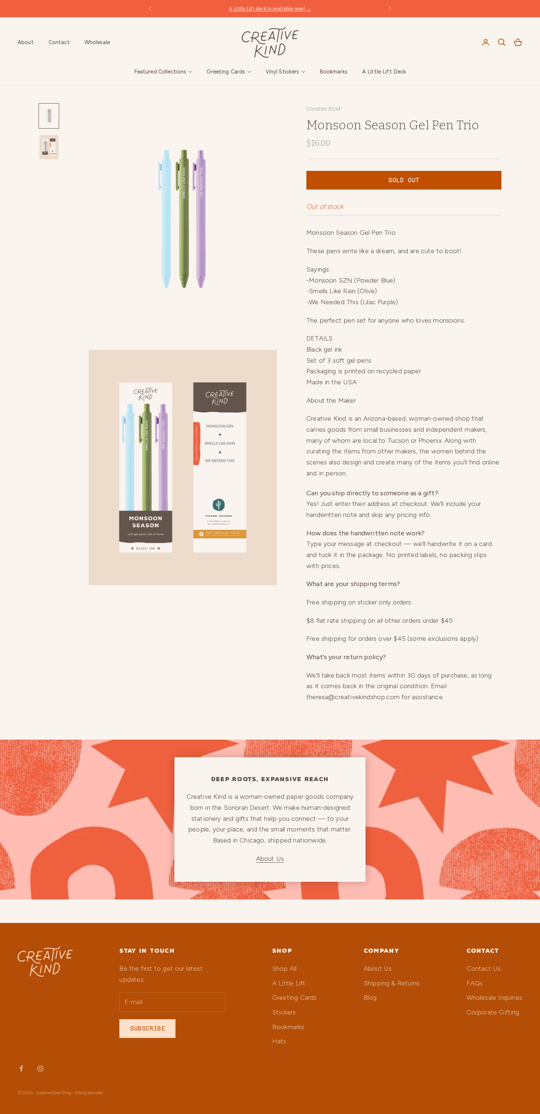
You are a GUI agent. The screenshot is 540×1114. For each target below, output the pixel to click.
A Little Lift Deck (384, 71)
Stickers (284, 1012)
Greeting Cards (225, 71)
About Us (270, 859)
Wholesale (97, 42)
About (26, 42)
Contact (59, 42)
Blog (370, 997)
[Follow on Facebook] (21, 1068)
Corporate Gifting (493, 1012)
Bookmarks (334, 71)
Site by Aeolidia (89, 1092)
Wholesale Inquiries (494, 997)
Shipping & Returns (392, 983)
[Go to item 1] (49, 116)
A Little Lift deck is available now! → (270, 8)
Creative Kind (323, 109)
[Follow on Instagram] (40, 1068)
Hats (279, 1041)
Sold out (403, 180)
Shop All (284, 968)
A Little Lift (288, 983)
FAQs (475, 983)
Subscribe (147, 1028)
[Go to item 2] (49, 147)
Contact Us (484, 968)
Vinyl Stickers (282, 71)
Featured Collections (160, 71)
